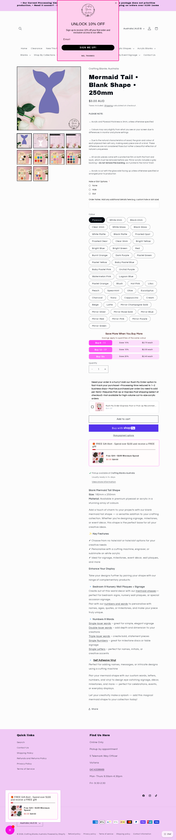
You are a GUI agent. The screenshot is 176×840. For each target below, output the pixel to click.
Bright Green (120, 248)
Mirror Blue (147, 312)
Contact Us (23, 748)
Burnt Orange (100, 255)
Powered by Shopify (56, 834)
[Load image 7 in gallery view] (57, 157)
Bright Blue (98, 248)
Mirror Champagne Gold (134, 305)
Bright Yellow (143, 241)
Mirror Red (98, 319)
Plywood (97, 220)
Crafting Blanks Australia (35, 834)
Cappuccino (131, 297)
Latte (110, 305)
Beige (95, 305)
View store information (104, 482)
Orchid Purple (127, 269)
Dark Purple (122, 255)
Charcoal (97, 297)
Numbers (102, 640)
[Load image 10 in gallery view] (40, 173)
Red (137, 248)
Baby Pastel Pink (101, 269)
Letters (101, 649)
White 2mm (116, 220)
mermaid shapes (146, 591)
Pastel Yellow (99, 262)
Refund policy (74, 834)
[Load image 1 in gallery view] (24, 141)
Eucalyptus (147, 290)
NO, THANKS (88, 56)
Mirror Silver (99, 312)
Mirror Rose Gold (123, 312)
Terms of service (106, 834)
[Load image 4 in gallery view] (73, 141)
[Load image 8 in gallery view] (73, 157)
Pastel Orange (100, 283)
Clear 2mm (98, 227)
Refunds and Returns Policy (32, 758)
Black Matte (120, 234)
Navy (113, 297)
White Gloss (119, 227)
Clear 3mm (122, 241)
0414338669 (97, 769)
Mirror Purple (139, 319)
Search (21, 742)
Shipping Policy (25, 753)
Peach (95, 290)
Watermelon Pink (101, 276)
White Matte (99, 234)
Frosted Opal (142, 234)
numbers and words (116, 603)
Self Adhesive (101, 660)
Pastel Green (144, 255)
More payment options (123, 435)
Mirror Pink (118, 319)
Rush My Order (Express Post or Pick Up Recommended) (131, 406)
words (107, 623)
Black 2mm (136, 220)
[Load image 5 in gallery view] (24, 157)
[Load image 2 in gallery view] (40, 141)
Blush (119, 283)
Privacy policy (89, 834)
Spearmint (113, 290)
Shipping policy (123, 834)
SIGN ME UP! (88, 47)
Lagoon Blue (126, 276)
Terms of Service (26, 769)
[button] (20, 28)
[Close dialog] (116, 3)
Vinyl (113, 660)
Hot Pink (135, 283)
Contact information (142, 834)
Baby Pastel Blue (124, 262)
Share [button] (95, 709)
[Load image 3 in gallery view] (57, 141)
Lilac (151, 283)
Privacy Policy (24, 764)
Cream (150, 297)
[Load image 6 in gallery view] (40, 157)
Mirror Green (99, 326)
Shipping (108, 106)
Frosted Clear (100, 241)
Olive (130, 290)
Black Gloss (140, 227)
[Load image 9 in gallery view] (24, 173)
